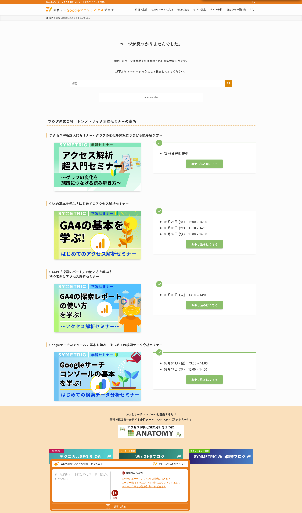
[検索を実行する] (228, 83)
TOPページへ (151, 97)
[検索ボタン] (252, 9)
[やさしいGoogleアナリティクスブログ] (80, 9)
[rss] (253, 2)
